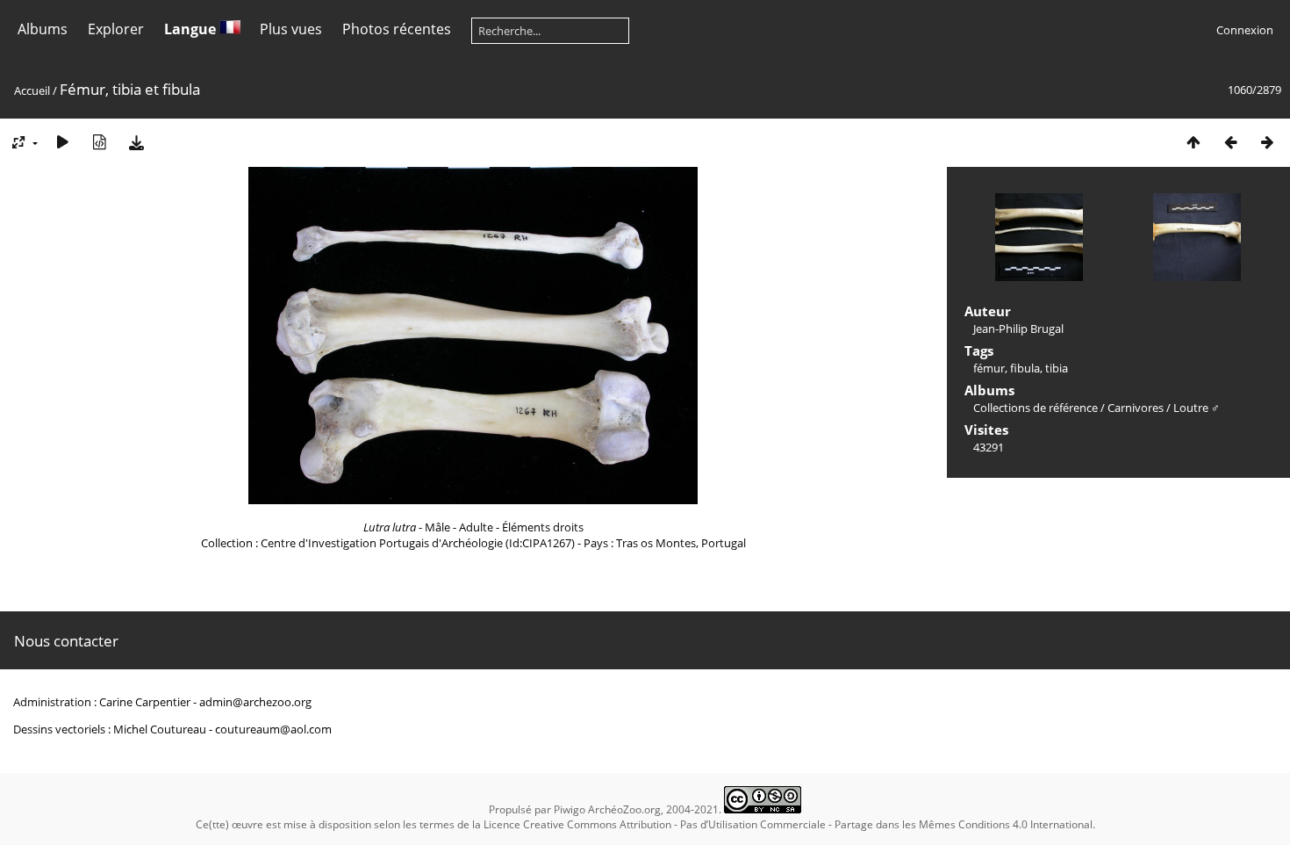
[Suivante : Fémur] (1267, 142)
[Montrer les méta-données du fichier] (99, 142)
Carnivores (1135, 407)
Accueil (32, 90)
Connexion (1244, 30)
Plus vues (291, 29)
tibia (1056, 368)
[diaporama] (62, 142)
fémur (989, 368)
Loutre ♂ (1196, 407)
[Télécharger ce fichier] (136, 142)
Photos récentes (396, 29)
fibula (1025, 368)
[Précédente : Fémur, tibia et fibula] (1230, 142)
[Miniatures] (1193, 142)
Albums (43, 29)
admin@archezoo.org (255, 702)
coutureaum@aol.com (273, 729)
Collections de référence (1035, 407)
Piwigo (569, 809)
